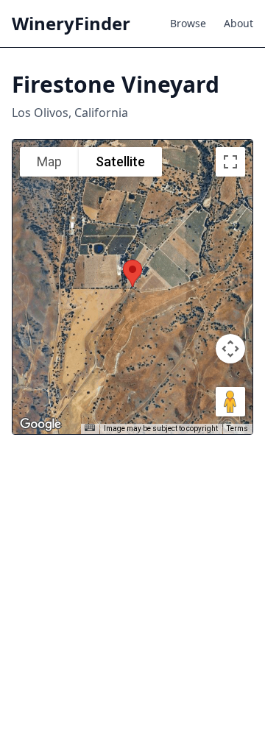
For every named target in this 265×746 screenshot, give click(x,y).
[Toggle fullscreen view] (230, 162)
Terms (237, 428)
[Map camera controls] (230, 348)
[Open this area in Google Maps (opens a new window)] (40, 424)
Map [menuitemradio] (49, 161)
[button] (132, 273)
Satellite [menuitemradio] (120, 161)
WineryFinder (71, 23)
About (238, 23)
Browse (188, 23)
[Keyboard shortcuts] (90, 427)
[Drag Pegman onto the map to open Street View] (230, 401)
